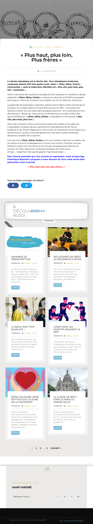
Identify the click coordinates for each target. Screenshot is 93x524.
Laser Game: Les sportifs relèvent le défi (67, 329)
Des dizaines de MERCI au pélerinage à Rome (67, 258)
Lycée (47, 47)
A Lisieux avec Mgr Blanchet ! (22, 328)
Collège (38, 47)
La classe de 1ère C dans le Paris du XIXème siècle (65, 399)
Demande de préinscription (20, 258)
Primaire (57, 47)
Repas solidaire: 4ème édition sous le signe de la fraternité (25, 399)
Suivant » (55, 448)
